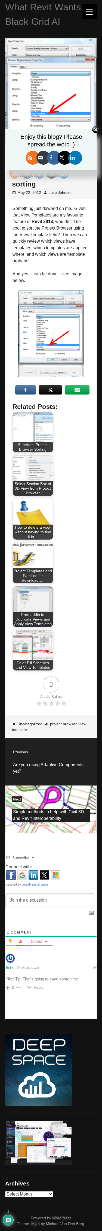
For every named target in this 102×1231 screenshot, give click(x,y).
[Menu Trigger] (89, 11)
